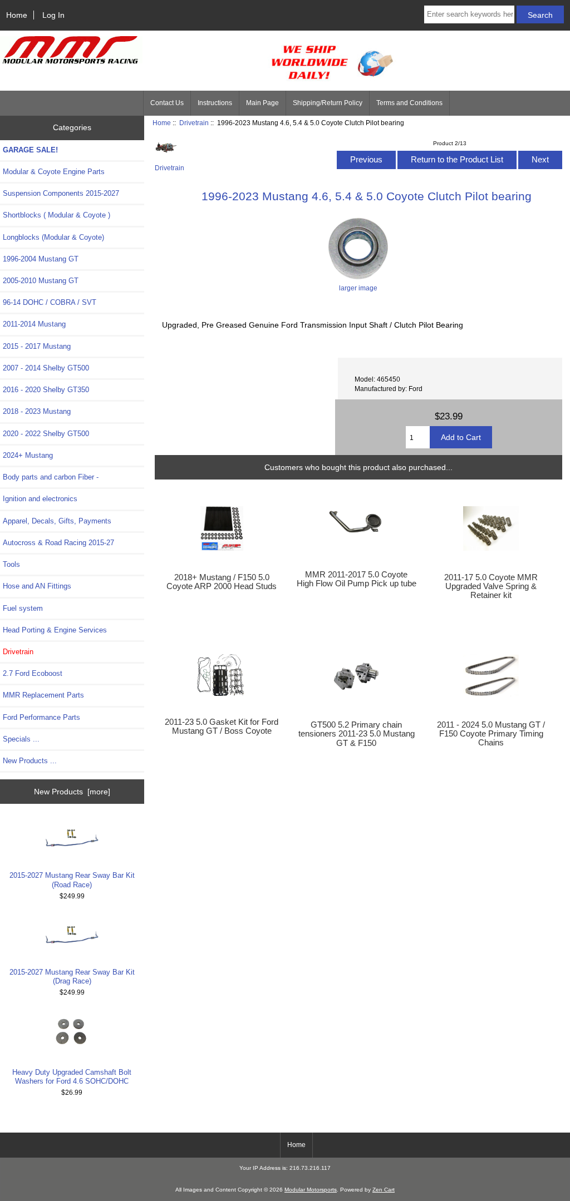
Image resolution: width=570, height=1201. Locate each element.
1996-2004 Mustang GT (40, 259)
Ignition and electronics (40, 499)
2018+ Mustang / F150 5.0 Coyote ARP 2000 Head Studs (221, 582)
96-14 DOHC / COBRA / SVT (49, 302)
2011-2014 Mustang (34, 324)
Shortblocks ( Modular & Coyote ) (56, 215)
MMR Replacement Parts (43, 695)
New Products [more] (72, 791)
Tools (11, 564)
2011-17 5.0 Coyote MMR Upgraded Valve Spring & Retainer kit (491, 586)
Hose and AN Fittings (37, 586)
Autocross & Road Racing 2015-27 (58, 542)
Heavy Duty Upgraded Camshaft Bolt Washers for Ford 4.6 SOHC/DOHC (71, 1076)
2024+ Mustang (28, 455)
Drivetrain (194, 122)
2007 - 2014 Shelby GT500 (46, 368)
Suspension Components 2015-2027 (61, 193)
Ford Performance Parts (41, 717)
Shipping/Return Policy (327, 103)
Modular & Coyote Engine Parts (54, 171)
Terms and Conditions (409, 103)
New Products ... (30, 761)
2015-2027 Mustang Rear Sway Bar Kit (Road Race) (72, 879)
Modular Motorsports (310, 1190)
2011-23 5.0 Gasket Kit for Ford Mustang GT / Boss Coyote (221, 726)
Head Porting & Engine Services (55, 630)
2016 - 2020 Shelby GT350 (46, 389)
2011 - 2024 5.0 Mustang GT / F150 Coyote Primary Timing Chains (491, 733)
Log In (53, 15)
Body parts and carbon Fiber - (51, 477)
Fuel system (23, 608)
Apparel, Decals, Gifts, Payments (57, 521)
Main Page (262, 103)
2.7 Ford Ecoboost (32, 673)
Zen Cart (383, 1190)
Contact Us (167, 103)
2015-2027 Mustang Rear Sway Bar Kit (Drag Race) (72, 976)
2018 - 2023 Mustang (37, 411)
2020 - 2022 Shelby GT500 (46, 433)
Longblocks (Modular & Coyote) (53, 237)
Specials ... (21, 739)
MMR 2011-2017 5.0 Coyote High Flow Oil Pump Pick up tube (356, 579)
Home (16, 15)
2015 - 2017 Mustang (37, 346)
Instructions (215, 103)
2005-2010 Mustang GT (40, 280)
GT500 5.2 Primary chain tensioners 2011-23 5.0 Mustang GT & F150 (356, 733)
